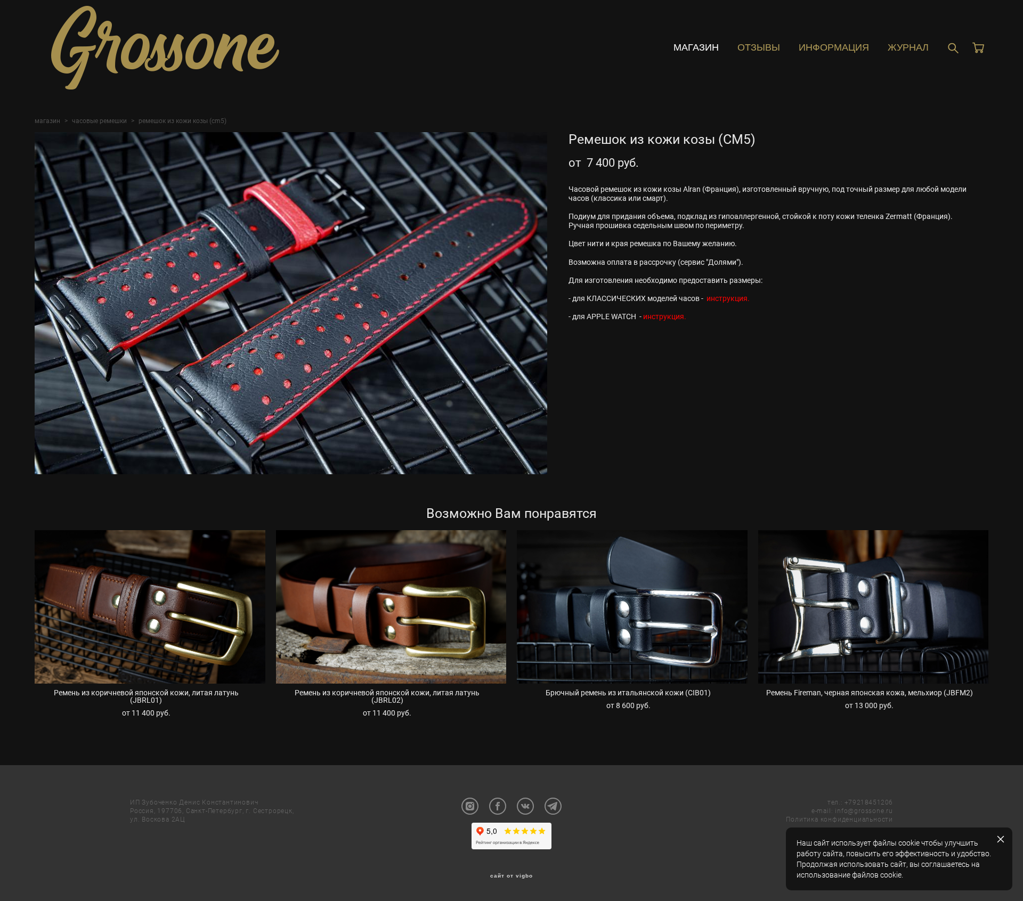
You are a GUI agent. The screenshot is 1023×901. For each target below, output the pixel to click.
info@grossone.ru (864, 810)
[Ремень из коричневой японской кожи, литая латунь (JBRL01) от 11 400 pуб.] (150, 607)
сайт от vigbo (511, 876)
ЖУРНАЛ (908, 47)
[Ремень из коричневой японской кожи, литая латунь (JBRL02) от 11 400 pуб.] (391, 607)
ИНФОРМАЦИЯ (834, 47)
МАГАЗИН (696, 47)
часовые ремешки (99, 120)
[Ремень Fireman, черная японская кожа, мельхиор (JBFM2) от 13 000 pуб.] (873, 607)
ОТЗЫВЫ (758, 47)
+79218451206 (869, 802)
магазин (47, 120)
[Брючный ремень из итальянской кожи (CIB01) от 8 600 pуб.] (632, 607)
